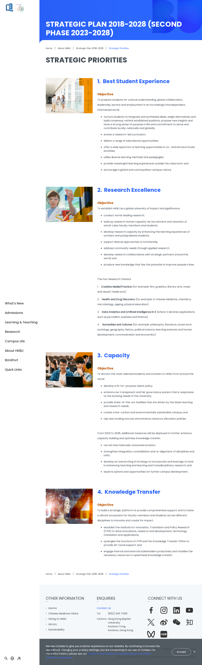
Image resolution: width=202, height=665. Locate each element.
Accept (181, 652)
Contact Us (104, 608)
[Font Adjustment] (18, 658)
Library (52, 624)
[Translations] (12, 658)
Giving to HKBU (57, 619)
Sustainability (56, 629)
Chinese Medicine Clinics (63, 613)
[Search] (6, 658)
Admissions (14, 313)
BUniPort (11, 360)
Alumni (52, 608)
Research (12, 332)
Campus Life (15, 341)
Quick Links (13, 369)
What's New (14, 303)
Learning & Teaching (21, 322)
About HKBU (14, 350)
